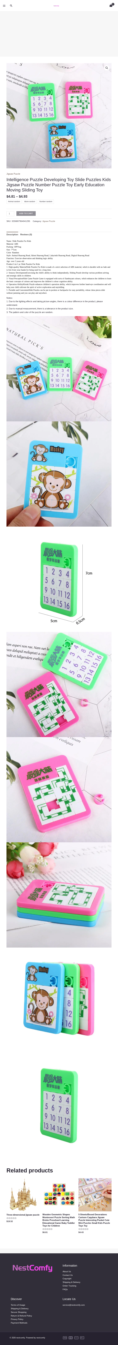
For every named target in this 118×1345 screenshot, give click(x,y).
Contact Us (68, 1275)
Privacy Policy (17, 1319)
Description (12, 234)
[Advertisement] (59, 32)
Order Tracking (69, 1286)
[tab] (12, 235)
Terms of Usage (18, 1305)
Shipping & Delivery (71, 1282)
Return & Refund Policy (21, 1316)
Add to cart (26, 213)
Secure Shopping (18, 1312)
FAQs (65, 1289)
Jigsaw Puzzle (13, 174)
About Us (67, 1271)
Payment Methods (19, 1323)
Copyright (67, 1278)
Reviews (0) (26, 234)
